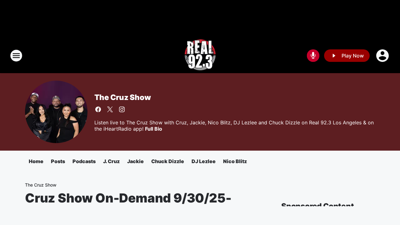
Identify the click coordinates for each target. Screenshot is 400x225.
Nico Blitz (235, 161)
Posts (58, 161)
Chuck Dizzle (167, 161)
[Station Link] (200, 55)
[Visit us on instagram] (122, 109)
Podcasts (84, 161)
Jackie (135, 161)
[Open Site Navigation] (16, 55)
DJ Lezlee (204, 161)
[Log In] (383, 55)
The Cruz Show (122, 97)
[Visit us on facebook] (98, 109)
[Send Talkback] (313, 55)
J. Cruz (111, 161)
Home (36, 161)
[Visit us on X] (110, 109)
